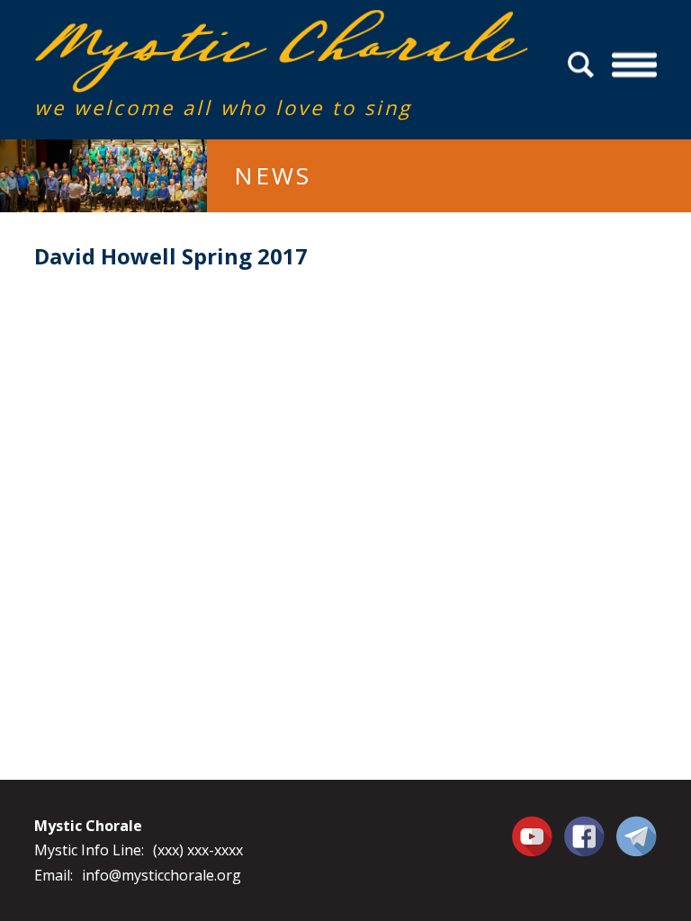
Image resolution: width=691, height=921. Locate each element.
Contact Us (636, 835)
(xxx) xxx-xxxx (198, 850)
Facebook (584, 826)
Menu (634, 65)
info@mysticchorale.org (161, 875)
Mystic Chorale (137, 28)
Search (583, 65)
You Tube (534, 835)
